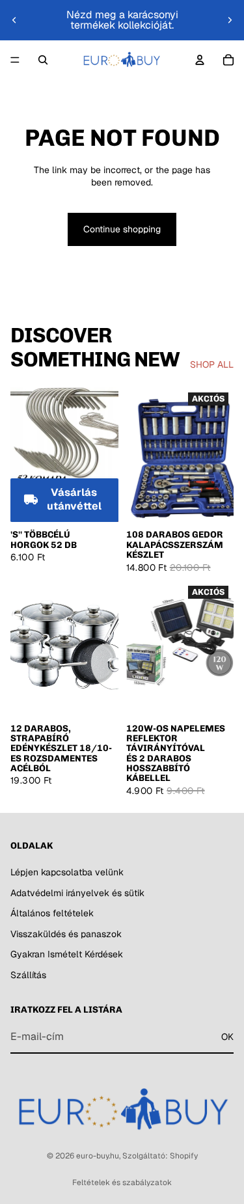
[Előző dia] (14, 20)
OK (227, 1036)
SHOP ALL (212, 364)
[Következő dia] (229, 20)
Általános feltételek (52, 913)
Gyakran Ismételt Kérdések (66, 954)
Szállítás (28, 975)
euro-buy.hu (97, 1156)
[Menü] (15, 60)
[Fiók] (199, 60)
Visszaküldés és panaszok (66, 933)
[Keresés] (43, 60)
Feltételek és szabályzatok (122, 1182)
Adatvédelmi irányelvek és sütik (77, 892)
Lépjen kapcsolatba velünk (67, 872)
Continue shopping (122, 229)
